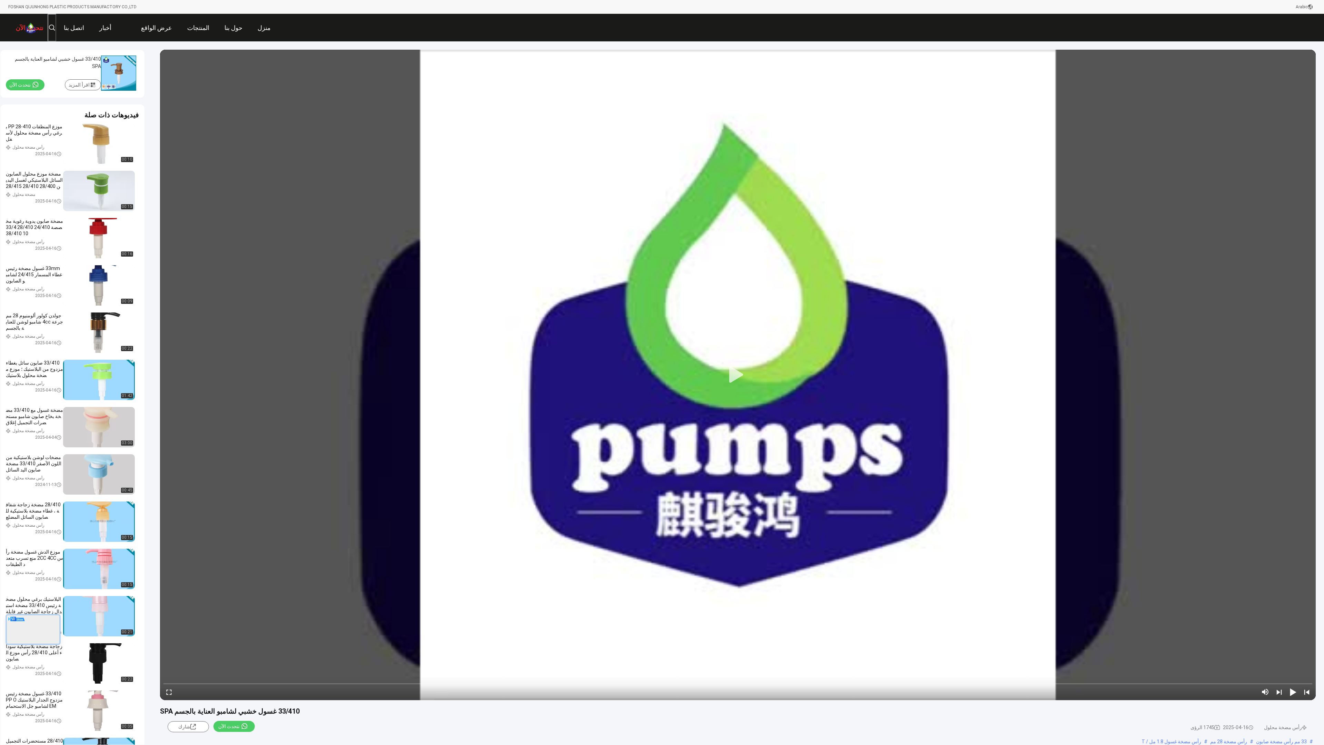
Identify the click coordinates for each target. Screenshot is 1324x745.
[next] (1279, 692)
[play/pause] (1293, 692)
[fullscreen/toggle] (169, 692)
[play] (737, 375)
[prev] (1307, 692)
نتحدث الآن (229, 726)
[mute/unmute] (1265, 692)
